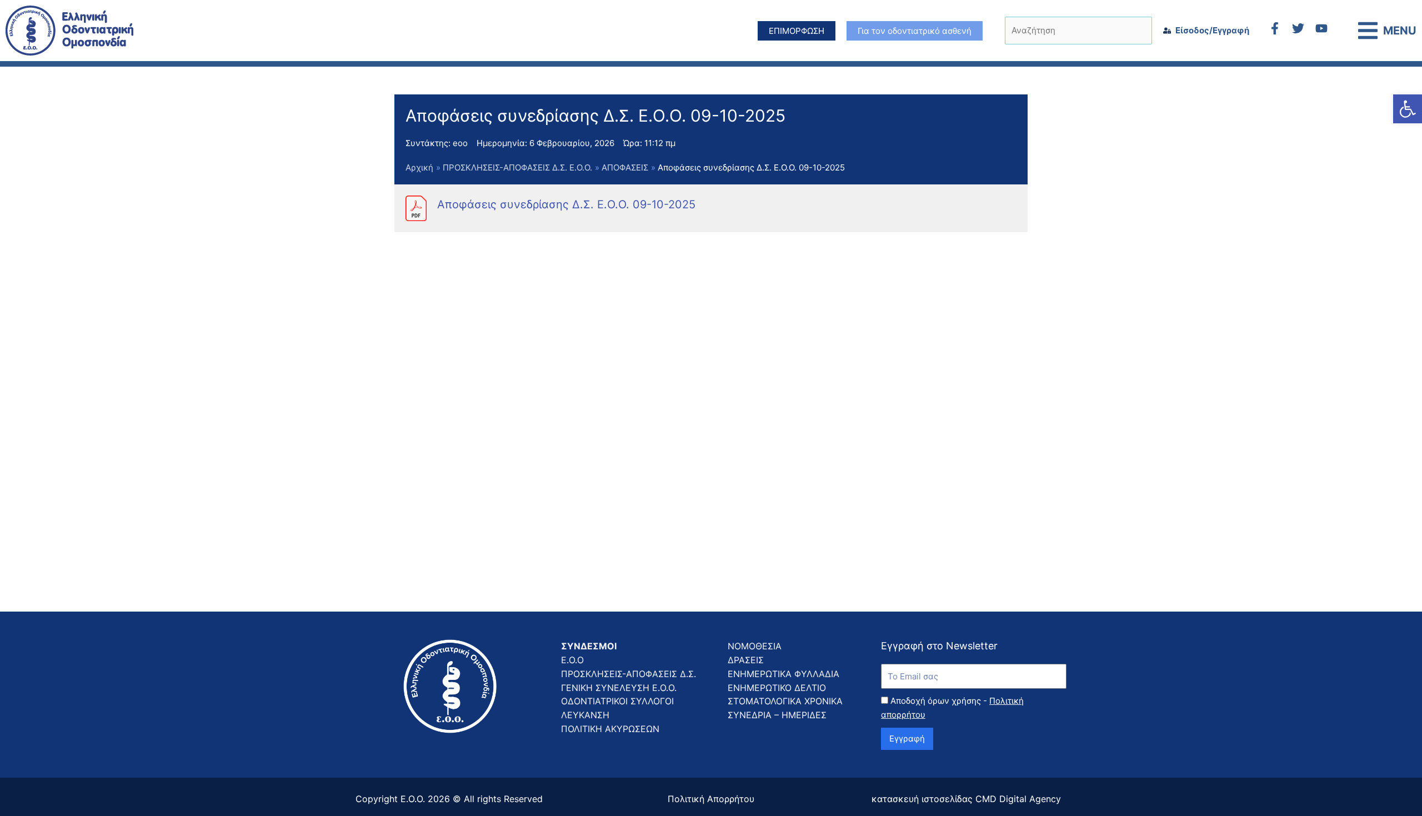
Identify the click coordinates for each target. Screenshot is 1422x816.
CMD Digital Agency (1018, 798)
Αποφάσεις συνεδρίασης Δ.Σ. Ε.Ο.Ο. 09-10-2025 (566, 204)
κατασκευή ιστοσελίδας (922, 798)
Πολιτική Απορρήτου (711, 798)
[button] (1407, 108)
